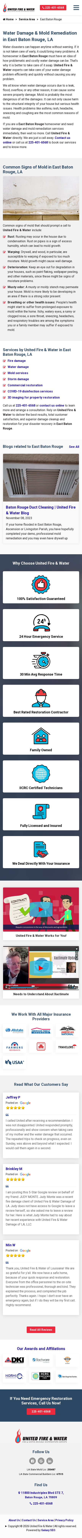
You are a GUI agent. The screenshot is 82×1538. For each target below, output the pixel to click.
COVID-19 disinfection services (30, 391)
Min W (10, 1245)
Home (9, 19)
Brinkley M (14, 1169)
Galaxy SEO (48, 1530)
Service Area (27, 19)
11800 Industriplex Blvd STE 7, (42, 1495)
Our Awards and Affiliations (41, 1348)
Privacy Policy (64, 1520)
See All (74, 447)
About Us (14, 1520)
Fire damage (17, 361)
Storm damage (18, 379)
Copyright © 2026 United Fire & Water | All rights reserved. (42, 1526)
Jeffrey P (13, 1097)
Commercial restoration (25, 385)
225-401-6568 (54, 7)
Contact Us (29, 1520)
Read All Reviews (41, 1329)
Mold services (18, 373)
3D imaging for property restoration (34, 397)
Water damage (18, 367)
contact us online (51, 405)
